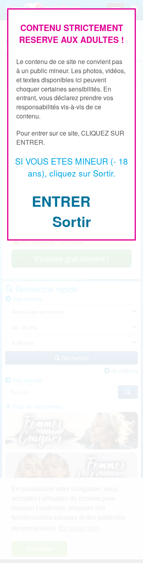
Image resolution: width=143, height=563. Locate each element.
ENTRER (61, 200)
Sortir (71, 221)
